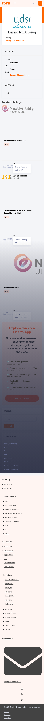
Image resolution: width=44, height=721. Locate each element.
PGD (6, 462)
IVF (5, 454)
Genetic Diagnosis (11, 469)
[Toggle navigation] (15, 3)
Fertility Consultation (11, 465)
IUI (5, 451)
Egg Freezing (9, 458)
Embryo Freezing (10, 444)
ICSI (5, 447)
